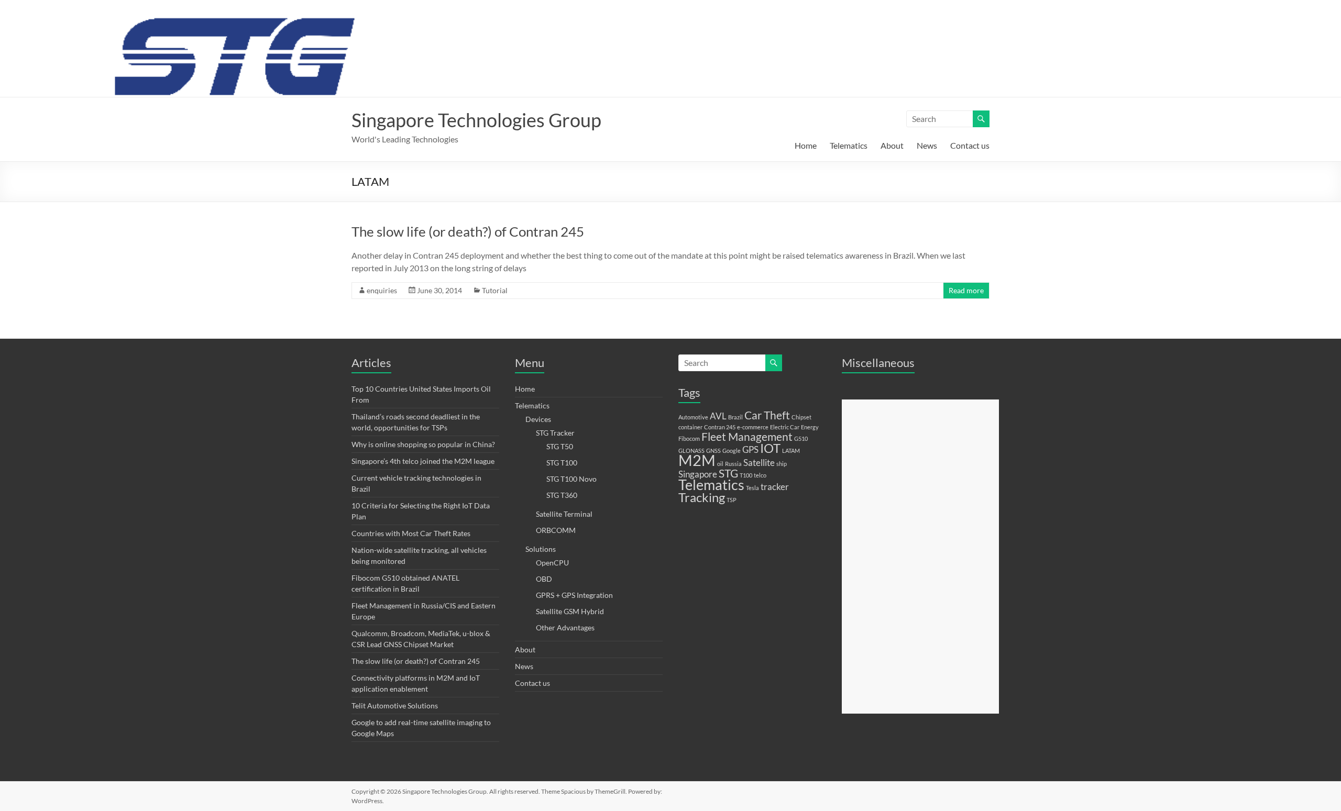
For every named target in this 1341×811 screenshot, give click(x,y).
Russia (733, 463)
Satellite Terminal (564, 513)
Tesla (752, 487)
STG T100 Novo (571, 478)
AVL (718, 415)
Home (806, 145)
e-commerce (752, 427)
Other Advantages (565, 627)
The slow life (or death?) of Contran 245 (467, 231)
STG (728, 473)
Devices (538, 419)
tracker (775, 486)
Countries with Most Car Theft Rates (410, 533)
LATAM (791, 450)
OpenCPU (552, 562)
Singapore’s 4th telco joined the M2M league (422, 461)
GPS (750, 449)
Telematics (848, 145)
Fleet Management (747, 436)
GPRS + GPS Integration (574, 595)
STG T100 (561, 462)
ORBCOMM (556, 530)
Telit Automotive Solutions (394, 705)
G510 (801, 438)
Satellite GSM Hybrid (570, 611)
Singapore (697, 474)
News (927, 145)
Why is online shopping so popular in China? (423, 444)
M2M (697, 460)
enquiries (382, 290)
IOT (770, 448)
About (892, 145)
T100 (746, 475)
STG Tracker (555, 432)
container (690, 427)
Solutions (540, 549)
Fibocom (689, 438)
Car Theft (767, 414)
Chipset (801, 417)
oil (720, 463)
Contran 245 (719, 427)
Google (731, 450)
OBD (544, 578)
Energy (810, 427)
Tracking (701, 497)
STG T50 (559, 446)
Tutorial (495, 290)
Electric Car (784, 427)
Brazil (735, 417)
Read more (966, 290)
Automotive (693, 417)
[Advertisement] (920, 556)
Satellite (759, 462)
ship (781, 463)
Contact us (970, 145)
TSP (732, 499)
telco (760, 475)
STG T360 (561, 495)
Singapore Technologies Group (476, 119)
